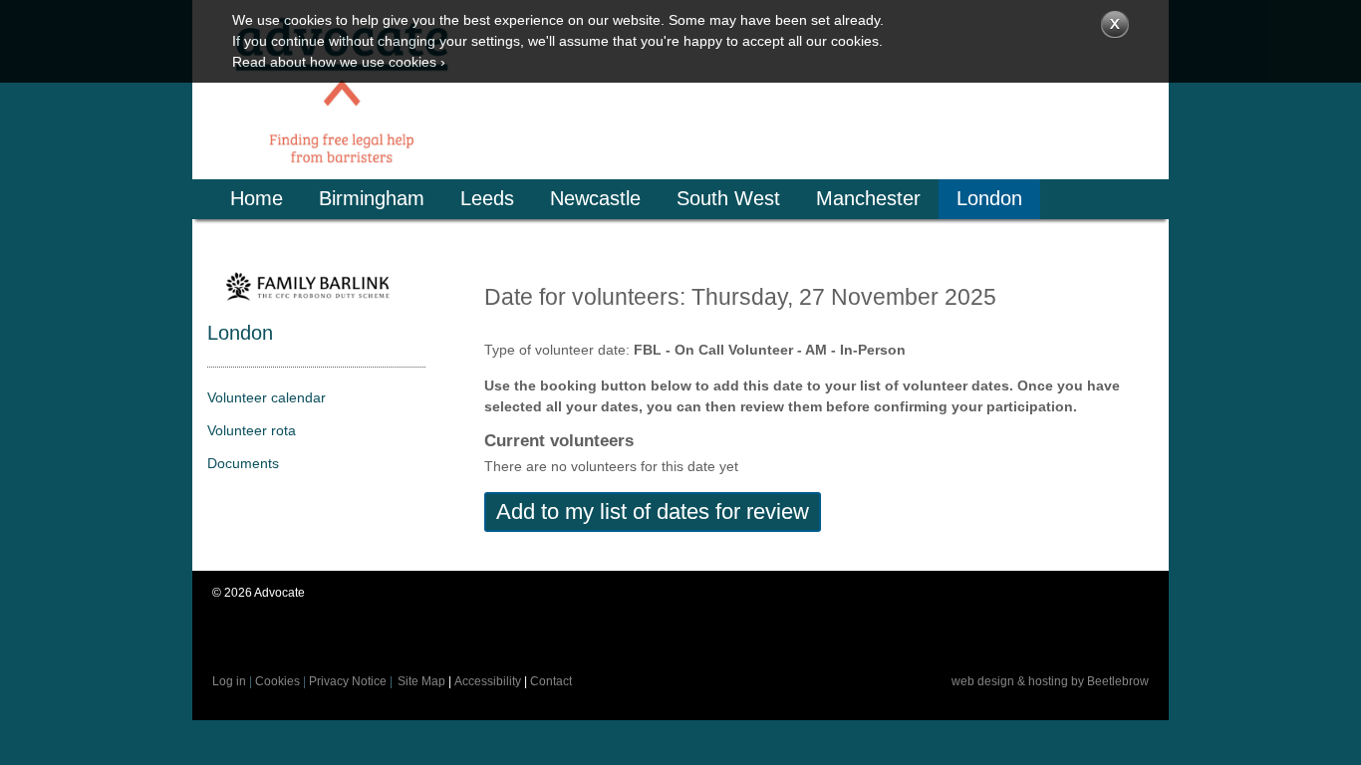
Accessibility (487, 681)
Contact (551, 681)
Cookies (277, 681)
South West (728, 198)
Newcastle (595, 198)
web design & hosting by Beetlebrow (1050, 681)
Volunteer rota (251, 430)
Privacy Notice (348, 681)
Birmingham (371, 198)
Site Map (421, 681)
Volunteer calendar (266, 397)
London (989, 198)
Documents (243, 463)
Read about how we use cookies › (338, 62)
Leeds (487, 198)
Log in (229, 681)
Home (256, 198)
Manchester (868, 198)
